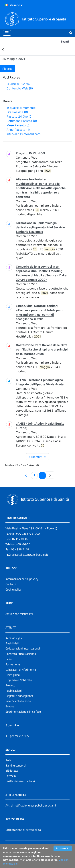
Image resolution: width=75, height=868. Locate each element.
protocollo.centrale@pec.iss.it (30, 554)
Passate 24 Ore (20, 116)
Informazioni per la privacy (21, 579)
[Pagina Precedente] (26, 475)
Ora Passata (17, 112)
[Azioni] (6, 5)
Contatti (10, 584)
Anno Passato (18, 129)
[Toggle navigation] (7, 33)
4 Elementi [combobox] (36, 457)
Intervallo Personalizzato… (25, 134)
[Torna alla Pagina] (3, 49)
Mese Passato (19, 125)
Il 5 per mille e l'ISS (17, 736)
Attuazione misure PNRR (20, 614)
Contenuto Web (20, 88)
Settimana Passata (22, 121)
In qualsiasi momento (21, 108)
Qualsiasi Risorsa (18, 84)
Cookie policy (13, 589)
